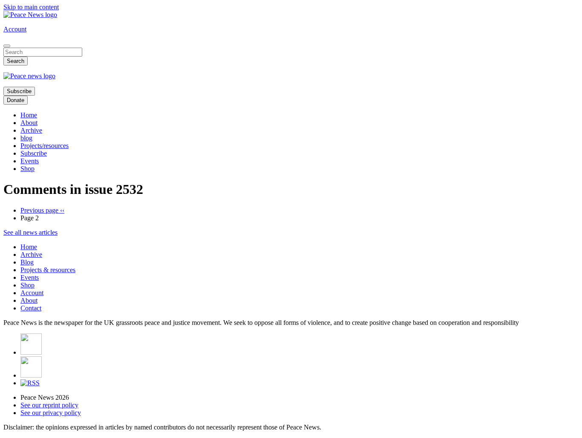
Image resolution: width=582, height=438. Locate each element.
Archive (31, 130)
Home (28, 115)
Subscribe (19, 91)
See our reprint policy (49, 405)
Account (14, 29)
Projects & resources (47, 269)
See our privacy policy (50, 412)
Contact (30, 308)
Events (29, 161)
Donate (15, 100)
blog (26, 138)
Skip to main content (31, 7)
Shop (27, 168)
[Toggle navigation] (6, 46)
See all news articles (30, 232)
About (28, 122)
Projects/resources (44, 145)
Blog (27, 262)
